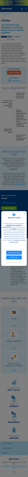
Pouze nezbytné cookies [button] (14, 252)
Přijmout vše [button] (14, 257)
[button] (14, 262)
